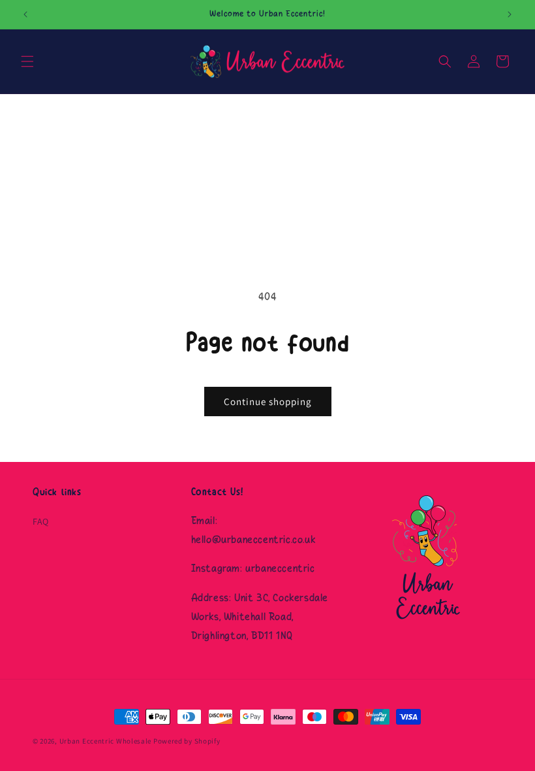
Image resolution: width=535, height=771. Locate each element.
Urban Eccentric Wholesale (105, 741)
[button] (27, 61)
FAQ (41, 521)
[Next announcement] (509, 14)
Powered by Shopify (187, 741)
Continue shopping (268, 401)
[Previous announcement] (25, 14)
